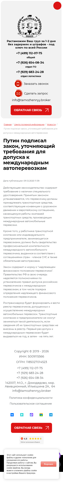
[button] (31, 84)
